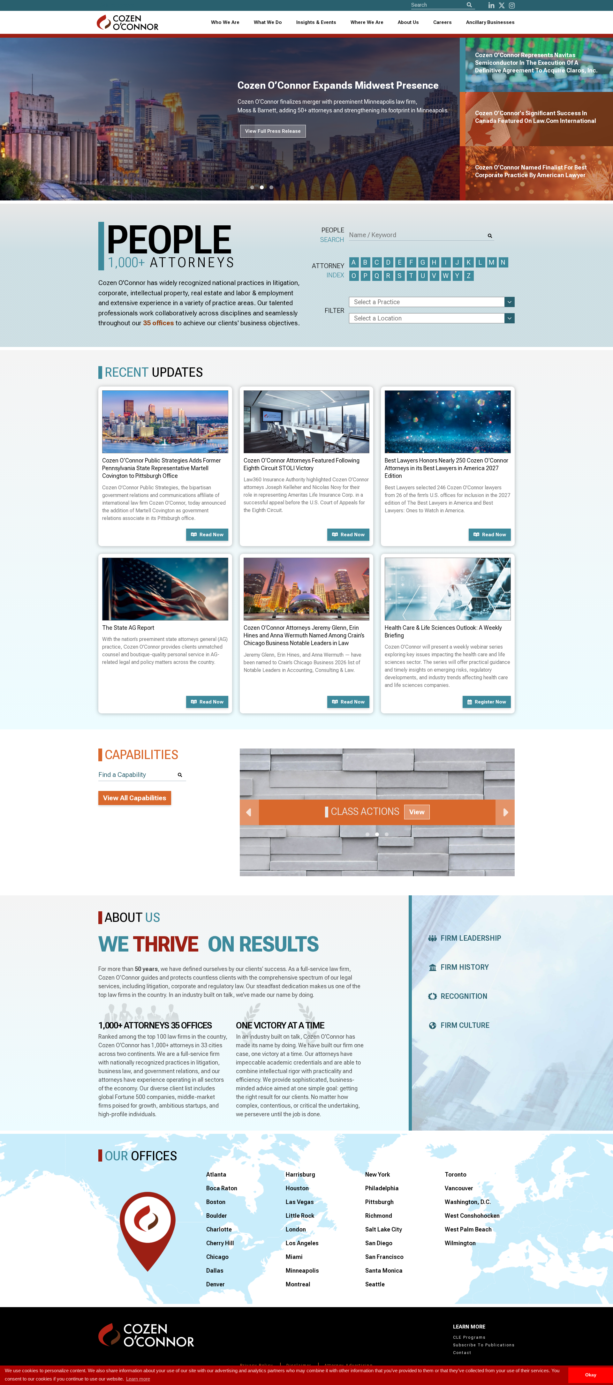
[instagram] (512, 5)
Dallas (214, 1270)
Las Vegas (300, 1202)
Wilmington (460, 1243)
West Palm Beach (468, 1229)
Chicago (217, 1256)
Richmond (378, 1215)
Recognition (464, 996)
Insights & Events (316, 22)
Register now (490, 702)
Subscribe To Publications (484, 1345)
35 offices (158, 323)
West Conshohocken (472, 1215)
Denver (215, 1284)
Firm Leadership (471, 938)
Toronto (455, 1174)
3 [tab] (271, 187)
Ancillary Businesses (490, 22)
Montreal (298, 1284)
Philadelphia (382, 1188)
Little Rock (300, 1215)
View (417, 812)
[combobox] (316, 22)
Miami (294, 1256)
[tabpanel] (233, 119)
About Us (408, 22)
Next (505, 812)
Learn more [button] (138, 1378)
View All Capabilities (134, 798)
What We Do (268, 22)
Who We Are (225, 22)
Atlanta (216, 1174)
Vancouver (459, 1188)
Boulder (216, 1215)
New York (377, 1174)
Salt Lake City (383, 1229)
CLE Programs (469, 1337)
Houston (297, 1188)
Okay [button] (590, 1375)
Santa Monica (384, 1270)
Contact (462, 1353)
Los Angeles (302, 1243)
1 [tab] (252, 187)
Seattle (375, 1284)
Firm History (465, 967)
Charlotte (219, 1229)
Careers (442, 22)
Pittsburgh (379, 1202)
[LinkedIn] (491, 5)
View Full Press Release (273, 131)
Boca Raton (221, 1188)
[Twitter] (501, 5)
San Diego (378, 1243)
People (332, 234)
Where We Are (367, 22)
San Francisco (384, 1256)
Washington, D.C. (468, 1202)
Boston (215, 1202)
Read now (211, 535)
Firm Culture (465, 1025)
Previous (249, 812)
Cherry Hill (220, 1243)
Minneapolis (302, 1270)
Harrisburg (300, 1174)
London (296, 1229)
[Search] (469, 5)
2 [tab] (262, 187)
